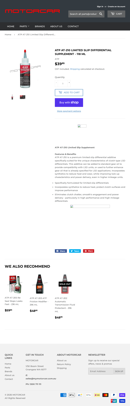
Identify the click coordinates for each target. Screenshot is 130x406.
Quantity (60, 77)
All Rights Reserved (15, 398)
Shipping (75, 69)
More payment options (69, 111)
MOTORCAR (19, 394)
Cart (118, 13)
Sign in (100, 6)
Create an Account (116, 6)
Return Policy (64, 364)
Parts (24, 26)
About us (56, 26)
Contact (73, 26)
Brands (40, 26)
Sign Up (119, 371)
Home (10, 26)
